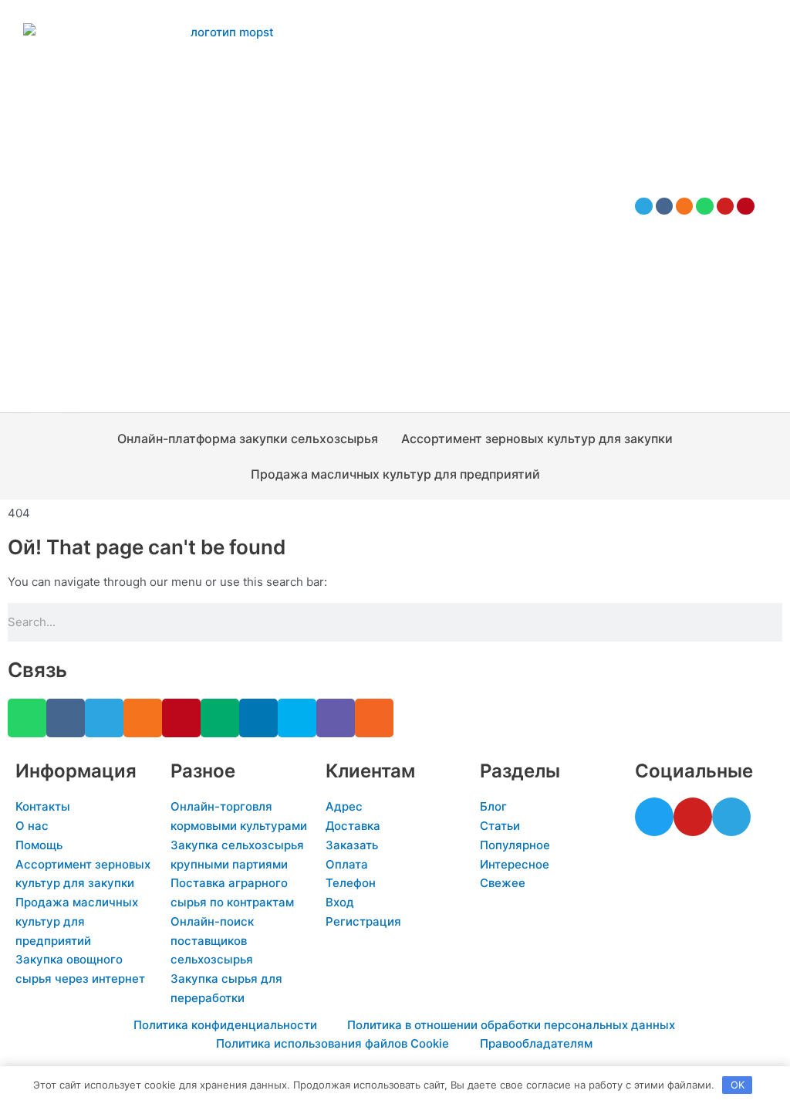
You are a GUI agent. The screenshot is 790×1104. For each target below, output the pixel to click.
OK (737, 1085)
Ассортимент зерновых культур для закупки (537, 438)
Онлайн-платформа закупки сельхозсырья (247, 438)
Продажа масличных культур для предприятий (395, 474)
